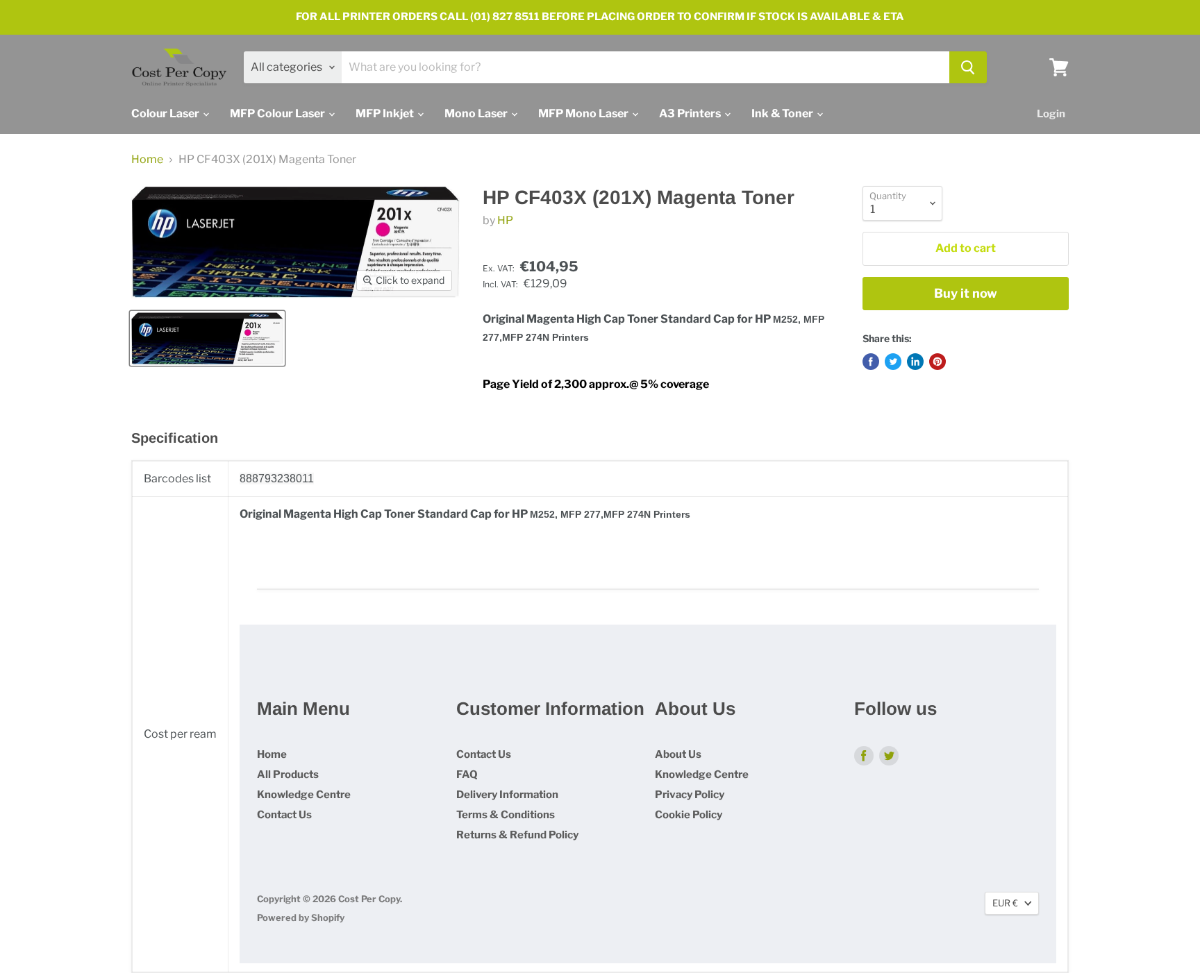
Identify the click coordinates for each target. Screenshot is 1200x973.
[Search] (968, 67)
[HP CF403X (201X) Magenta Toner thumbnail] (207, 338)
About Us (678, 754)
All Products (288, 774)
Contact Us (284, 815)
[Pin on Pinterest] (937, 361)
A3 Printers (691, 113)
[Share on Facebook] (870, 361)
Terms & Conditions (505, 815)
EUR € (1005, 902)
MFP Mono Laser (584, 113)
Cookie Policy (688, 815)
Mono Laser (477, 113)
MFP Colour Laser (278, 113)
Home (147, 159)
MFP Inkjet (386, 113)
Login (1051, 114)
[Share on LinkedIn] (915, 361)
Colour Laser (166, 113)
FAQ (467, 774)
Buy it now (965, 293)
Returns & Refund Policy (517, 835)
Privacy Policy (689, 794)
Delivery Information (507, 794)
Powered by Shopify (300, 917)
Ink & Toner (783, 113)
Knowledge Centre (304, 794)
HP (505, 220)
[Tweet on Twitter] (893, 361)
